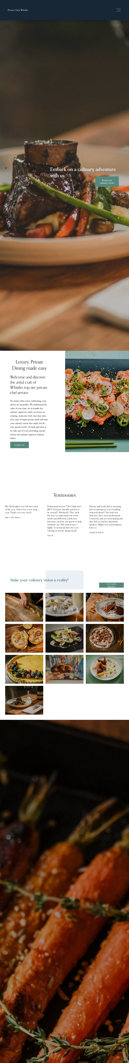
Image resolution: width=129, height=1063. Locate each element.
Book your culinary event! (107, 181)
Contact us (19, 445)
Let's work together (111, 585)
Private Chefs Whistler (18, 10)
